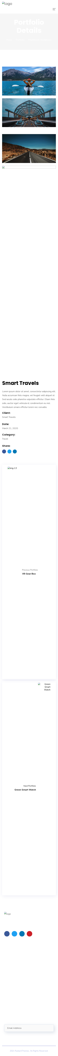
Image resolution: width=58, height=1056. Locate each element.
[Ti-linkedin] (22, 933)
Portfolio (20, 39)
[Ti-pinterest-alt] (29, 933)
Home (9, 39)
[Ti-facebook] (7, 933)
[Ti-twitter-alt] (14, 933)
